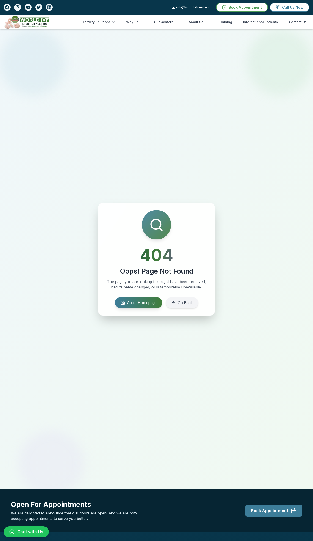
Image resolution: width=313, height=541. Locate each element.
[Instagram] (17, 7)
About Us (196, 22)
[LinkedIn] (49, 7)
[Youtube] (28, 7)
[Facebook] (7, 7)
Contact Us (298, 22)
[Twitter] (38, 7)
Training (225, 22)
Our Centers (163, 22)
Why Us (132, 22)
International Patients (260, 22)
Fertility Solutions (97, 22)
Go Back (185, 302)
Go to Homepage (142, 302)
